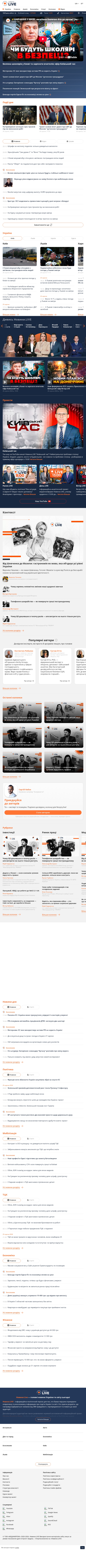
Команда (6, 1491)
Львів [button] (33, 238)
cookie (17, 1548)
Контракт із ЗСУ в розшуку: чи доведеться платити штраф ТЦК (33, 1143)
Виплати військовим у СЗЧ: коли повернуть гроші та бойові (32, 1164)
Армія (25, 9)
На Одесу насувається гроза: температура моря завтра (30, 213)
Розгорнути (43, 1464)
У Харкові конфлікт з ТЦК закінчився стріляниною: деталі (31, 1182)
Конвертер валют (9, 1497)
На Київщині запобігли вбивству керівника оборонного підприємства (18, 287)
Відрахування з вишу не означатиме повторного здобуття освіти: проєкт (37, 1121)
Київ (45, 1445)
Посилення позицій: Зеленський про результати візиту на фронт (30, 88)
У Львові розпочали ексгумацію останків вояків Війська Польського (55, 281)
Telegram (9, 1512)
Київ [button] (12, 238)
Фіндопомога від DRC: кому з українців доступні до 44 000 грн (33, 1330)
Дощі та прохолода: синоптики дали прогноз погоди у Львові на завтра (56, 290)
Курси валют (8, 1494)
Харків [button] (53, 238)
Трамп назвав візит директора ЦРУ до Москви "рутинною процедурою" (33, 77)
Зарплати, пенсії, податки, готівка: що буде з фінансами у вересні (34, 1280)
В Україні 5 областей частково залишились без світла (30, 1301)
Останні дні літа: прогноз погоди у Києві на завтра (19, 279)
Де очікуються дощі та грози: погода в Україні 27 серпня (31, 1036)
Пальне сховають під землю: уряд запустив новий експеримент (34, 1057)
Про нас (6, 1476)
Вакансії (6, 1479)
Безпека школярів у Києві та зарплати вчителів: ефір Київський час (23, 387)
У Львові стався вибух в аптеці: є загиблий (56, 308)
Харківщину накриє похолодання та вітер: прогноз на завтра (33, 219)
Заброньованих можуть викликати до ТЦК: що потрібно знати (33, 1149)
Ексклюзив (7, 1445)
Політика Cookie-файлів (52, 1488)
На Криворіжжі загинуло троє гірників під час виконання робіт (33, 207)
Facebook (9, 1524)
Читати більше (43, 1419)
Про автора (28, 681)
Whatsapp (10, 1528)
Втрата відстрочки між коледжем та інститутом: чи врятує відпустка (35, 1243)
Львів (5, 1454)
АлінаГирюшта (6, 326)
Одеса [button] (73, 238)
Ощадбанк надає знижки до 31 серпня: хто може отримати (32, 1366)
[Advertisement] (43, 958)
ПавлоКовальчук (67, 326)
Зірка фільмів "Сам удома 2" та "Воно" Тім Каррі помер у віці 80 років (36, 152)
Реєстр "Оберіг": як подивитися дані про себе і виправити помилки (35, 164)
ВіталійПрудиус (55, 326)
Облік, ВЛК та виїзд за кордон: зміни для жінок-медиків (30, 1170)
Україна (8, 9)
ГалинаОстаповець (31, 326)
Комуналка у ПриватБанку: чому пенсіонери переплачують (32, 1354)
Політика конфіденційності (53, 1479)
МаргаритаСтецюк (18, 326)
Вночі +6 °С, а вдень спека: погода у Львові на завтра (56, 300)
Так (82, 1548)
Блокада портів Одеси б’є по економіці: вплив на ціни (26, 94)
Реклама (6, 1485)
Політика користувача (51, 1476)
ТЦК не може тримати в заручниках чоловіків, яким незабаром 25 (35, 1237)
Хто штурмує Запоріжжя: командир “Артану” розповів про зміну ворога (33, 83)
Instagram (10, 1520)
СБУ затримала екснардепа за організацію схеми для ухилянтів (33, 1042)
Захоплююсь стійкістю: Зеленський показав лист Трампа (31, 1106)
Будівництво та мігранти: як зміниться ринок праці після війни (33, 1286)
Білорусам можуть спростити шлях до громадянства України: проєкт (36, 1100)
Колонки (52, 9)
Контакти (6, 1482)
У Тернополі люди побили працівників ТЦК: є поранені (30, 1228)
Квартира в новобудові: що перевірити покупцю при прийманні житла (37, 1307)
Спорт (43, 9)
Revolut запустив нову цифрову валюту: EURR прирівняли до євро (35, 192)
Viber (8, 1516)
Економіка (34, 9)
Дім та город (8, 1437)
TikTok (50, 1508)
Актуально (7, 1428)
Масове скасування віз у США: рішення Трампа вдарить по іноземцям (36, 1265)
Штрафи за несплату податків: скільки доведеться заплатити (32, 146)
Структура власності (10, 1488)
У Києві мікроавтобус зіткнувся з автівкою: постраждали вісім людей (36, 158)
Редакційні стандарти (51, 1485)
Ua (76, 3)
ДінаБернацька (43, 326)
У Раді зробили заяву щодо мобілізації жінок (26, 1094)
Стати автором (43, 812)
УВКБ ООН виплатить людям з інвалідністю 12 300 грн (30, 1336)
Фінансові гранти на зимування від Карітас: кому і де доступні (33, 1348)
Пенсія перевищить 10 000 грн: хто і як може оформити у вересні (34, 1360)
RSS (49, 1524)
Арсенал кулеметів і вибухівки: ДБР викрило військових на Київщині (20, 308)
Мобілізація (48, 1454)
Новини (17, 9)
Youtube (9, 1508)
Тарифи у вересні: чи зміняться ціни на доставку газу (29, 1342)
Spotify (50, 1516)
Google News (53, 1512)
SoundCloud (52, 1520)
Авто (45, 1428)
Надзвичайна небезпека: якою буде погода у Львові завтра (55, 269)
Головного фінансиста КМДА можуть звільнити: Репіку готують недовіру (17, 296)
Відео (63, 9)
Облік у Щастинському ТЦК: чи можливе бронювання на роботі (34, 1222)
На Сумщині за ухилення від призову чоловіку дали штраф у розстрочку (37, 1176)
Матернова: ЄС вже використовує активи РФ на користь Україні (30, 71)
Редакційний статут (50, 1482)
